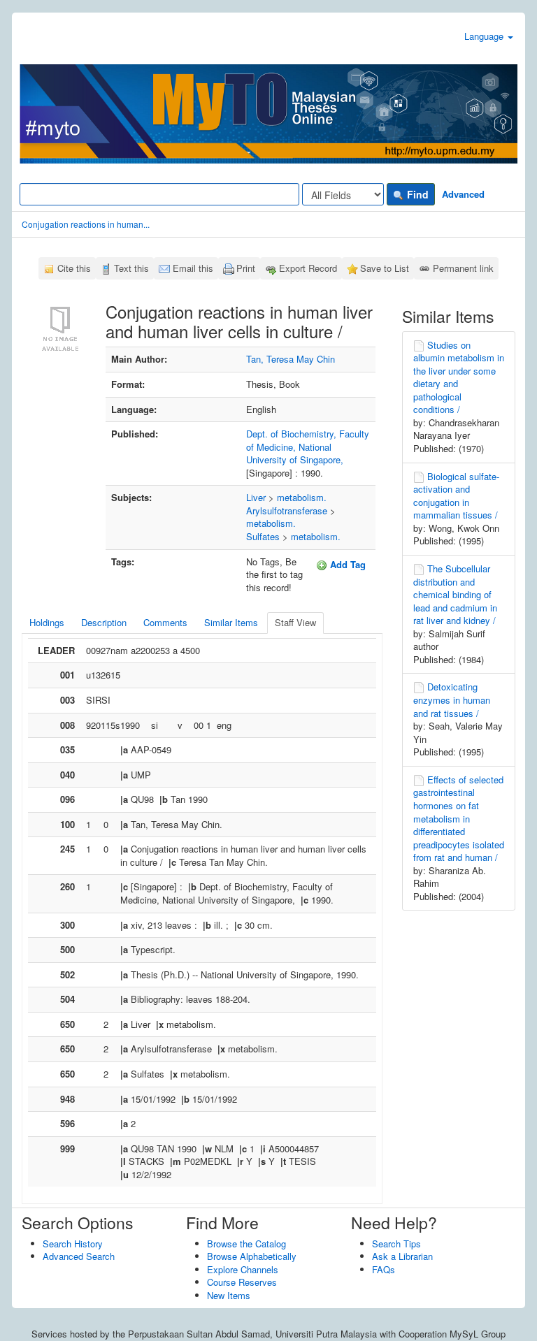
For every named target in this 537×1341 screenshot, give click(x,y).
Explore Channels (242, 1269)
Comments (165, 622)
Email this (193, 268)
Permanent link (463, 268)
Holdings (46, 622)
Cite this (74, 268)
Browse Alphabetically (251, 1256)
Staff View (295, 622)
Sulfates (263, 536)
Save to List (384, 268)
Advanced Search (79, 1256)
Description (104, 622)
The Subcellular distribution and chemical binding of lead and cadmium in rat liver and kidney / (455, 594)
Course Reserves (242, 1282)
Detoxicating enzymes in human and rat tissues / (451, 699)
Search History (73, 1243)
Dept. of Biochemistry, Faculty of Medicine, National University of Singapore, (307, 446)
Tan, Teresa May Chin (290, 358)
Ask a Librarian (402, 1256)
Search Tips (396, 1243)
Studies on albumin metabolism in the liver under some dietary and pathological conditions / (458, 377)
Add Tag (346, 564)
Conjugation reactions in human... (86, 224)
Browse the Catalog (246, 1243)
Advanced (463, 194)
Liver (256, 497)
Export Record (308, 268)
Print (245, 268)
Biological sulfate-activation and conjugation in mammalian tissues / (456, 496)
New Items (228, 1295)
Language (485, 36)
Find (416, 194)
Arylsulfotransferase (286, 510)
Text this (131, 268)
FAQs (383, 1269)
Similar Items (231, 622)
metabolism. (302, 497)
